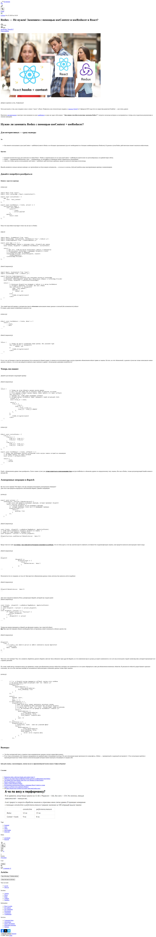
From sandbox (5, 31)
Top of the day (5, 876)
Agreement (7, 912)
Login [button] (2, 11)
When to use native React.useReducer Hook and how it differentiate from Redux (27, 778)
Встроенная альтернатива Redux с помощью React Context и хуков (24, 785)
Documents (7, 911)
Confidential (7, 914)
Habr (10, 935)
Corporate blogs (8, 920)
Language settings (6, 933)
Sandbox (6, 900)
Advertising (7, 922)
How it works (8, 906)
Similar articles (14, 876)
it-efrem (3, 15)
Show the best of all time (7, 879)
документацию (11, 115)
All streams (7, 1)
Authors (6, 898)
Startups (6, 927)
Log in (6, 886)
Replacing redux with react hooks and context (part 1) (19, 777)
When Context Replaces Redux (13, 783)
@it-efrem (3, 857)
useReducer (41, 115)
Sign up (6, 887)
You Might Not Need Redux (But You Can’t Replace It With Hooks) (23, 780)
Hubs (5, 897)
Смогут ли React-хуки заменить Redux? (16, 787)
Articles (6, 893)
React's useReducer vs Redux (12, 782)
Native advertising (9, 923)
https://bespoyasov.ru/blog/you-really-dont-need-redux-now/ (23, 788)
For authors (7, 908)
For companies (8, 909)
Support (14, 933)
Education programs (10, 925)
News (6, 895)
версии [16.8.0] (73, 109)
